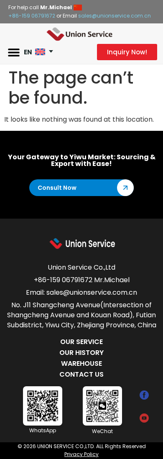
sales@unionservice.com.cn (114, 15)
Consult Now (57, 188)
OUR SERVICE (81, 342)
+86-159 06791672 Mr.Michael (82, 280)
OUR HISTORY (81, 352)
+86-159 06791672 (31, 15)
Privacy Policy (81, 454)
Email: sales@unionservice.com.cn (81, 292)
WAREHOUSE (81, 363)
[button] (13, 52)
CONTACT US (81, 374)
